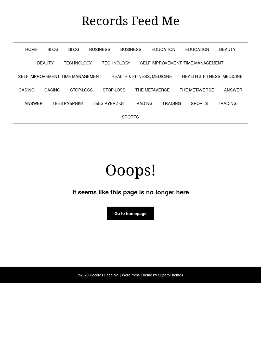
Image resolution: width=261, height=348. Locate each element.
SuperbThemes (170, 274)
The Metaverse (152, 90)
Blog (52, 49)
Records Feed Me (131, 21)
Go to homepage (130, 213)
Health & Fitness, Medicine (141, 76)
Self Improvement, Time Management (182, 63)
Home (31, 49)
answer (233, 90)
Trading (143, 103)
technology (78, 63)
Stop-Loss (81, 90)
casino (26, 90)
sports (199, 103)
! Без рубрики (68, 103)
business (99, 49)
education (163, 49)
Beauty (227, 49)
